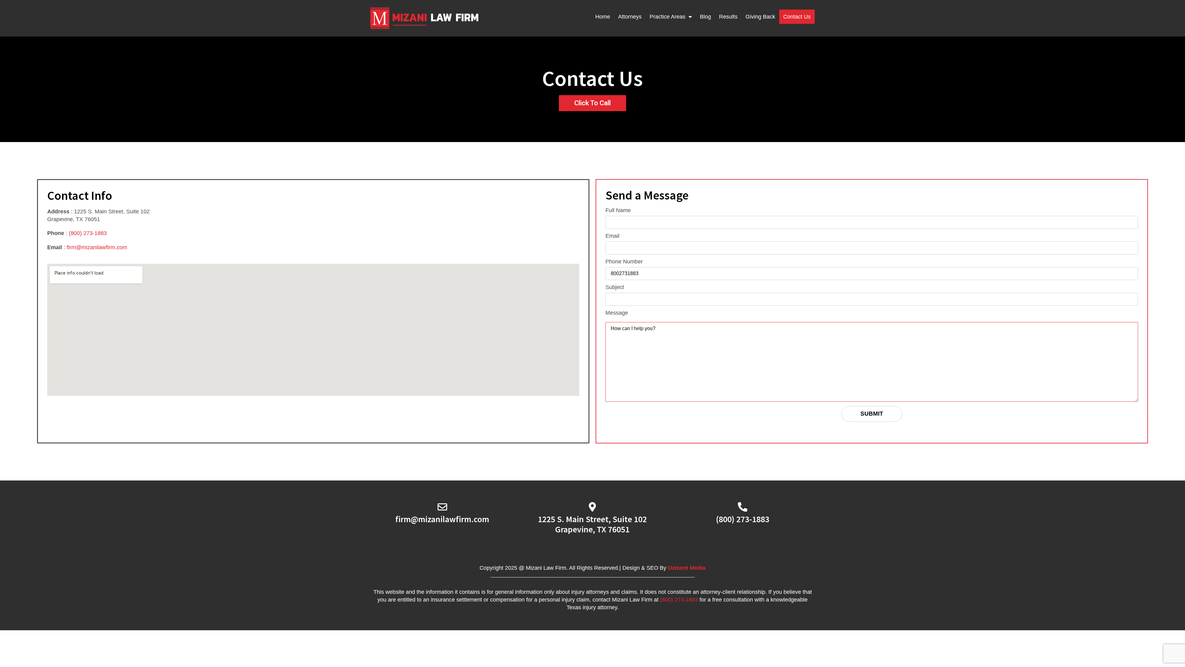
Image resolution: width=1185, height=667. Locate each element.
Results (728, 17)
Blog (705, 17)
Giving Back (760, 17)
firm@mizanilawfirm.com (97, 247)
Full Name (618, 210)
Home (602, 17)
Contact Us (797, 17)
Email (612, 236)
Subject (614, 287)
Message (616, 313)
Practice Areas (667, 17)
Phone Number (624, 262)
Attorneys (630, 17)
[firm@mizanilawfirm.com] (442, 507)
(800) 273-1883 (88, 233)
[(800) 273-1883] (742, 507)
